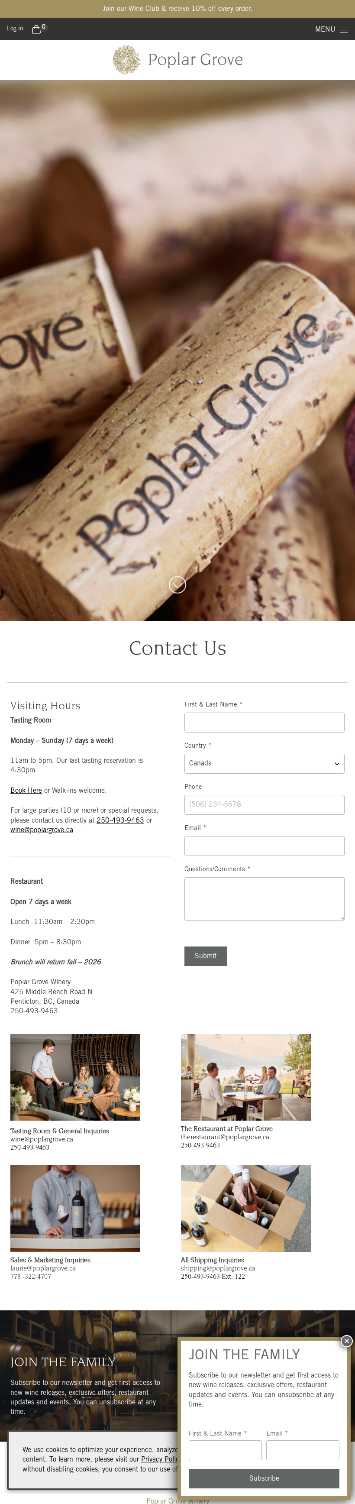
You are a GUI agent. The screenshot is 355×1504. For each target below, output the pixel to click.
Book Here (26, 791)
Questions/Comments (214, 869)
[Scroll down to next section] (177, 584)
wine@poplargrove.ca (41, 830)
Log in (15, 29)
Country (195, 746)
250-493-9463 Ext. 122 (213, 1277)
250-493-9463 (120, 820)
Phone (193, 787)
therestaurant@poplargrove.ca (225, 1137)
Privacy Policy (161, 1459)
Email (192, 828)
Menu (325, 29)
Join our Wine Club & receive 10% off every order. (177, 9)
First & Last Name (210, 705)
